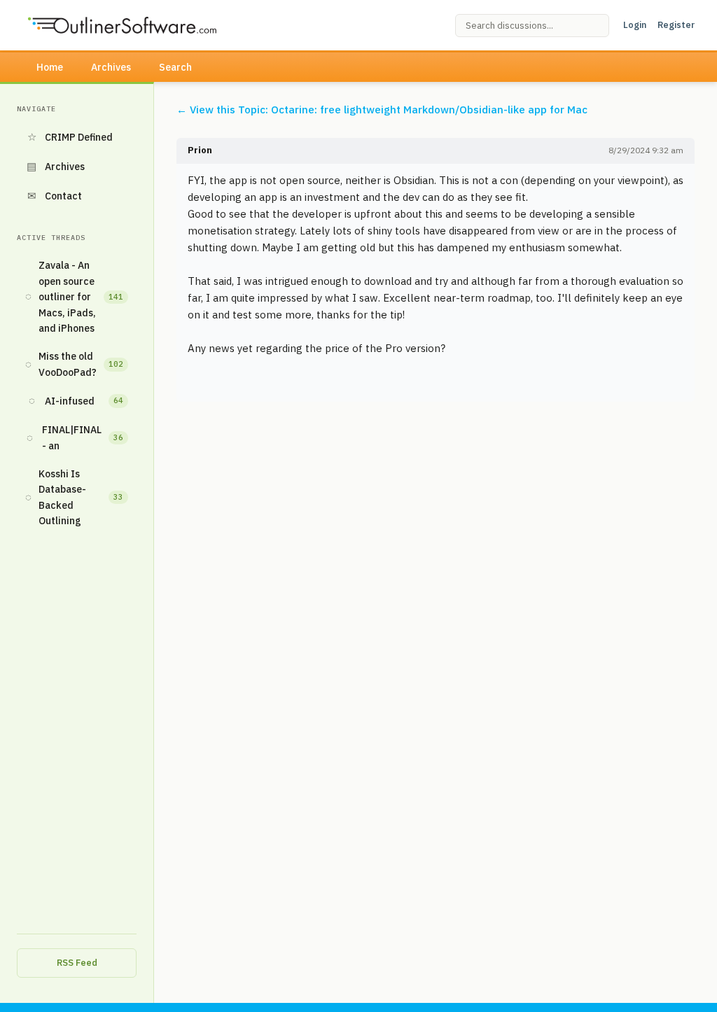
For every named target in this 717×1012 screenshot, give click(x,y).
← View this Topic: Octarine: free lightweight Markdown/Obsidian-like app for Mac (381, 109)
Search (175, 67)
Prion (200, 150)
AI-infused (76, 400)
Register (676, 25)
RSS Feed (77, 963)
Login (634, 25)
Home (49, 67)
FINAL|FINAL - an (75, 437)
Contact (55, 195)
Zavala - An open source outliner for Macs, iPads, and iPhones (74, 297)
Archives (111, 67)
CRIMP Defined (70, 136)
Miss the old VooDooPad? (74, 364)
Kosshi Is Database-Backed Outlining (74, 497)
